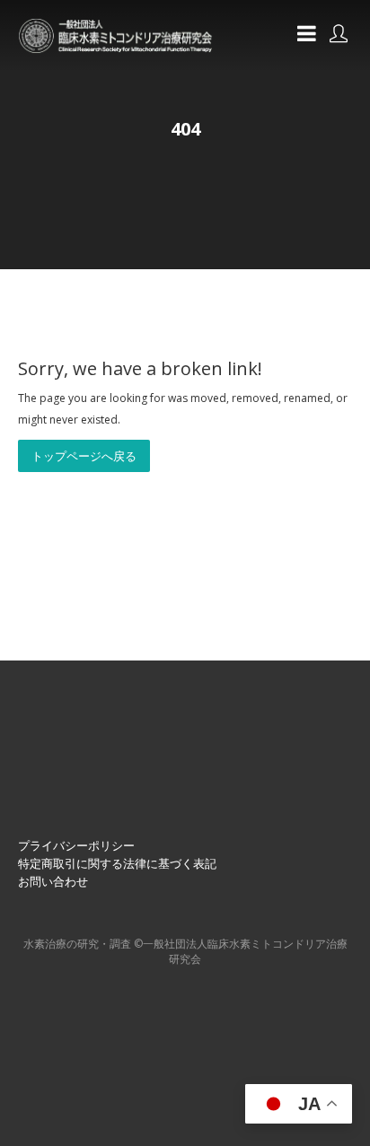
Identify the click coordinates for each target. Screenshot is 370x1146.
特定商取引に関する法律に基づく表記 (117, 863)
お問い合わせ (53, 881)
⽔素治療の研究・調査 (77, 943)
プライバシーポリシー (76, 845)
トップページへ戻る (84, 456)
